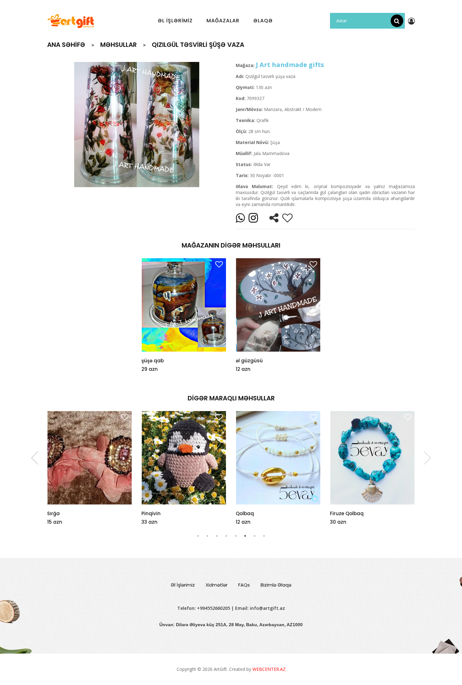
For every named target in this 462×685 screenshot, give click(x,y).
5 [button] (236, 536)
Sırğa (53, 513)
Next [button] (424, 458)
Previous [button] (37, 458)
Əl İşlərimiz (183, 585)
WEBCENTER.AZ (269, 669)
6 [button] (245, 536)
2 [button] (207, 536)
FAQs (244, 585)
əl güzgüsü (249, 360)
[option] (136, 124)
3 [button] (217, 536)
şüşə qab (152, 360)
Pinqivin (151, 513)
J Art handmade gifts (290, 64)
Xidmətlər (217, 585)
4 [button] (226, 536)
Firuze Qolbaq (347, 513)
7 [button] (254, 536)
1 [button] (198, 536)
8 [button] (264, 536)
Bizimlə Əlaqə (276, 585)
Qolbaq (245, 513)
